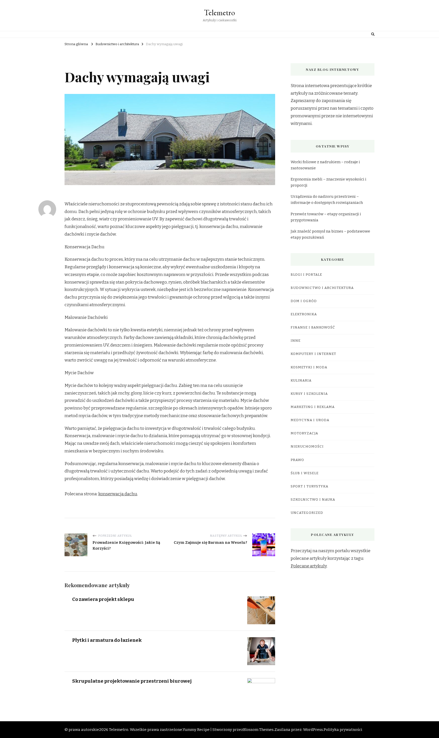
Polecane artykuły (309, 566)
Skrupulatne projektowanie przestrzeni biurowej (132, 681)
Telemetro (219, 13)
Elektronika (304, 314)
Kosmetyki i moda (309, 367)
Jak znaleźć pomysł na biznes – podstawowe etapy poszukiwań (330, 234)
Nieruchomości (307, 447)
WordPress (313, 729)
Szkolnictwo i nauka (313, 500)
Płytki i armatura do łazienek (107, 640)
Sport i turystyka (309, 486)
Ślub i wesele (305, 473)
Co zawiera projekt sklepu (103, 599)
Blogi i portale (306, 275)
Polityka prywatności (343, 729)
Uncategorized (307, 513)
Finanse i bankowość (313, 327)
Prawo (297, 460)
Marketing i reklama (313, 407)
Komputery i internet (313, 354)
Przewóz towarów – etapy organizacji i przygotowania (326, 217)
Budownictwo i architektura (322, 288)
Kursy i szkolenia (309, 394)
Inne (296, 341)
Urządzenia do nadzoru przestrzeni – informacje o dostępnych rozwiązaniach (327, 199)
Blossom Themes (258, 729)
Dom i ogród (304, 301)
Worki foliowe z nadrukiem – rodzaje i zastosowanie (325, 165)
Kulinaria (301, 381)
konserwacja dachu (117, 494)
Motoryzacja (304, 433)
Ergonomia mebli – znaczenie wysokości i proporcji (328, 182)
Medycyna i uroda (310, 420)
